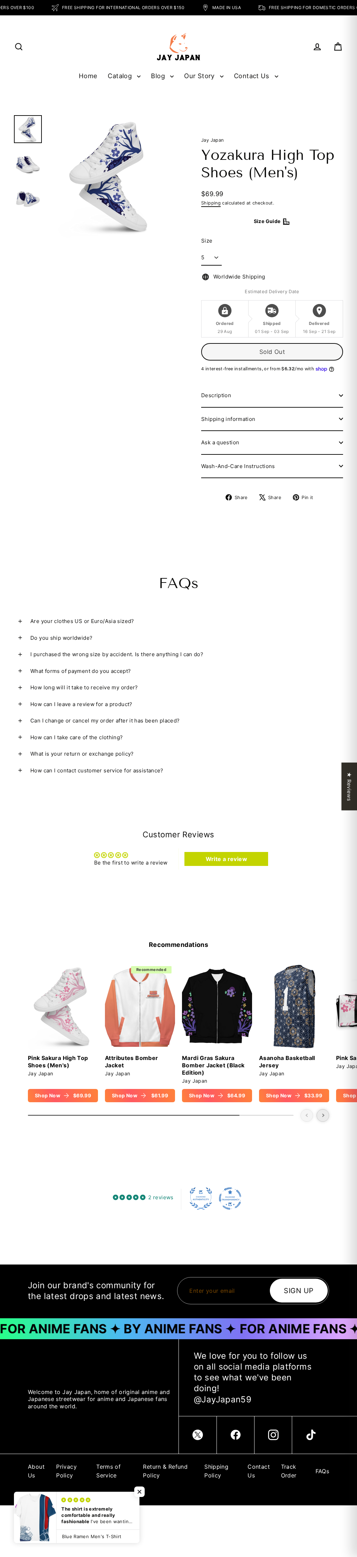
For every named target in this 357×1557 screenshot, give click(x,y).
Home (88, 76)
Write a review (226, 858)
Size (207, 240)
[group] (63, 1032)
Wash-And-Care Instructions (238, 466)
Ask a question (220, 442)
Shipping (211, 203)
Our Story (200, 76)
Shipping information (228, 419)
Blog (159, 76)
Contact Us (252, 76)
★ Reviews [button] (349, 786)
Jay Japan (212, 140)
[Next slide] (323, 1115)
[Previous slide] (307, 1115)
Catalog (121, 76)
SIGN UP (299, 1291)
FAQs (322, 1471)
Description (216, 395)
